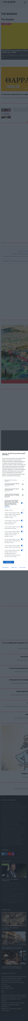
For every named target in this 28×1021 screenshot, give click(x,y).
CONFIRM (8, 562)
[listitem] (14, 481)
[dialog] (14, 510)
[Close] (25, 453)
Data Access (14, 567)
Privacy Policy (22, 567)
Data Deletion (5, 567)
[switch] (22, 484)
